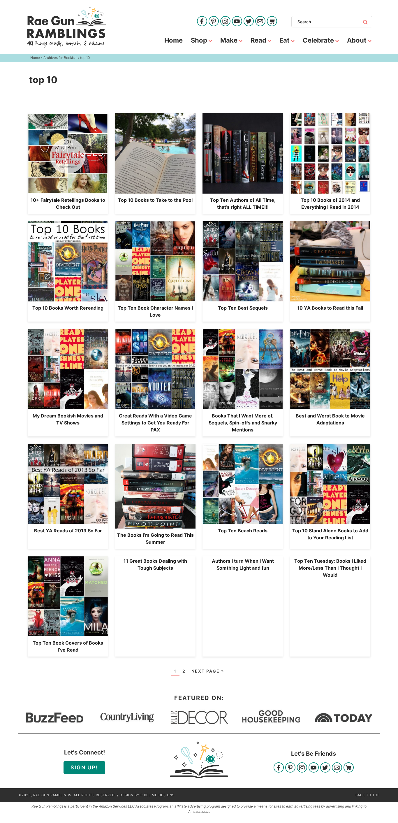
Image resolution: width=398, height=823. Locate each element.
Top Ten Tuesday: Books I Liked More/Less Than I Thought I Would (330, 568)
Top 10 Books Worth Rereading (67, 308)
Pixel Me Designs (157, 795)
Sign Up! (84, 767)
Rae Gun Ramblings (66, 27)
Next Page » (207, 670)
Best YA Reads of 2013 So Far (68, 531)
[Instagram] (225, 22)
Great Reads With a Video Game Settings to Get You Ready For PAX (155, 423)
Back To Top (367, 795)
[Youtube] (237, 22)
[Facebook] (202, 22)
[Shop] (272, 22)
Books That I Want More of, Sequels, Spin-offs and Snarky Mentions (243, 423)
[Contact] (260, 22)
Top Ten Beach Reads (242, 531)
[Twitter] (248, 22)
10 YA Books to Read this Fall (330, 308)
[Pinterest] (213, 22)
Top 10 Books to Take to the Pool (155, 200)
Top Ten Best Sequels (243, 308)
